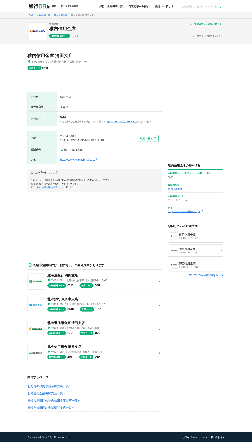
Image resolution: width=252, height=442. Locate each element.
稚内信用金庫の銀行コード (50, 187)
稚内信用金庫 (62, 28)
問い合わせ (216, 437)
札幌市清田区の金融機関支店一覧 (49, 408)
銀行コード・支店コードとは (122, 121)
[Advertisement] (94, 83)
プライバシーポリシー (194, 437)
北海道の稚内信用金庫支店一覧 (48, 386)
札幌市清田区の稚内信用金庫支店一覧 (52, 400)
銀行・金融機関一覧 (111, 6)
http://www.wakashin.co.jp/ (77, 159)
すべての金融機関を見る (205, 275)
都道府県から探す (139, 6)
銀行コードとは (164, 6)
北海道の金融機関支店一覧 (45, 393)
